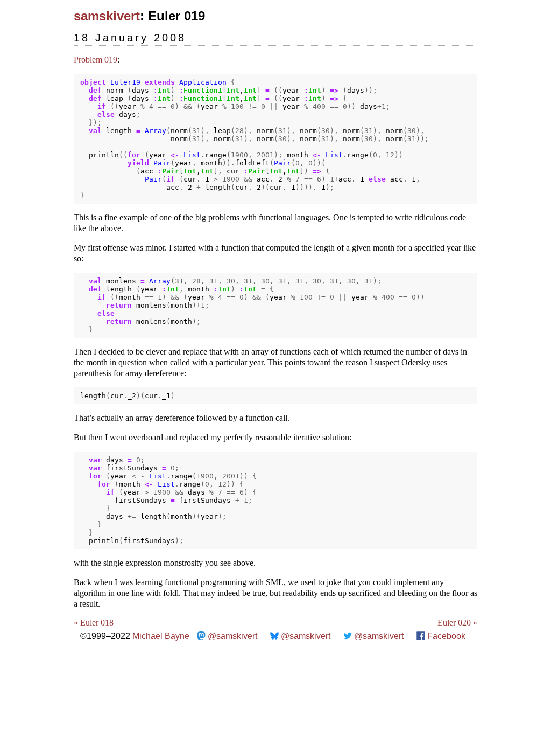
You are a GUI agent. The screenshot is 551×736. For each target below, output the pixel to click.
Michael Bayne (160, 636)
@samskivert (232, 636)
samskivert (107, 16)
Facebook (446, 636)
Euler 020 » (457, 622)
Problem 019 (95, 59)
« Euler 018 (94, 622)
